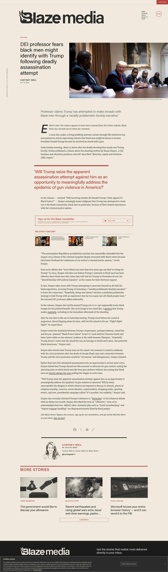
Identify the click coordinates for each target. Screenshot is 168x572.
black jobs (97, 398)
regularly (51, 312)
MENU (159, 14)
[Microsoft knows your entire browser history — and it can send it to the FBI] (129, 487)
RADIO (144, 15)
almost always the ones (60, 373)
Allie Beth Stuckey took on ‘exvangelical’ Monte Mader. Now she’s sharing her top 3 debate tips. (58, 238)
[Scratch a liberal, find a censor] (109, 241)
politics (23, 37)
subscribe (162, 2)
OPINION (144, 13)
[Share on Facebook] (74, 429)
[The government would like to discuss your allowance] (38, 487)
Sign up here (59, 418)
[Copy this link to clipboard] (93, 429)
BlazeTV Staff (72, 501)
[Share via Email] (87, 429)
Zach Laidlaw (117, 501)
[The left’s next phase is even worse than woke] (76, 241)
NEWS (143, 11)
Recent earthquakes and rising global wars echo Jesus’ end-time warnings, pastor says (84, 511)
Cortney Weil (28, 80)
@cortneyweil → (68, 454)
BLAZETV (145, 17)
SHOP (143, 19)
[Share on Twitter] (81, 429)
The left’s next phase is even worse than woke (91, 237)
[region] (84, 564)
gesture (108, 308)
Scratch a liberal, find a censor (124, 237)
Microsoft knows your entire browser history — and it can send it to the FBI (128, 510)
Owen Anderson (27, 501)
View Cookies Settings (129, 564)
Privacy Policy (56, 221)
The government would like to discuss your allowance (38, 509)
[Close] (165, 564)
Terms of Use (66, 221)
